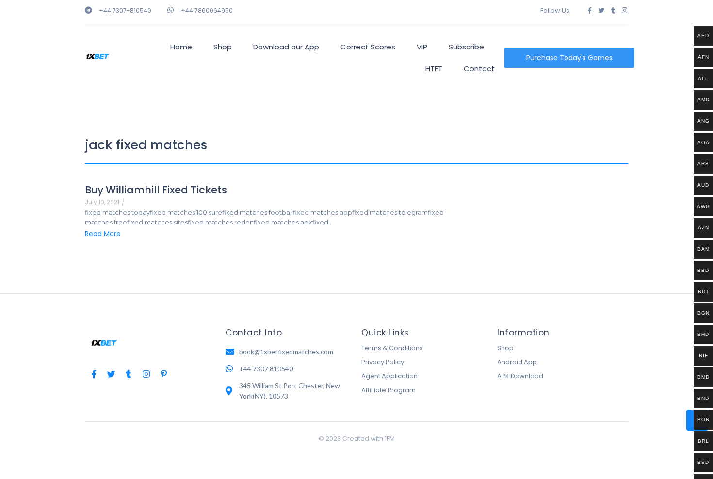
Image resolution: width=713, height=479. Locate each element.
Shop (505, 347)
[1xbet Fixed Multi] (98, 56)
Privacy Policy (382, 362)
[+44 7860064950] (170, 10)
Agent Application (389, 376)
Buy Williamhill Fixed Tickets (156, 189)
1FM (390, 438)
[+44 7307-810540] (88, 10)
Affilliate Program (388, 390)
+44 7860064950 (207, 10)
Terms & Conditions (392, 347)
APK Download (520, 376)
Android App (517, 362)
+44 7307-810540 (125, 10)
